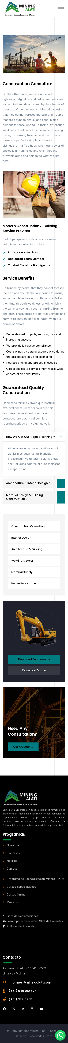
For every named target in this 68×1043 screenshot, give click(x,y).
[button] (60, 1035)
